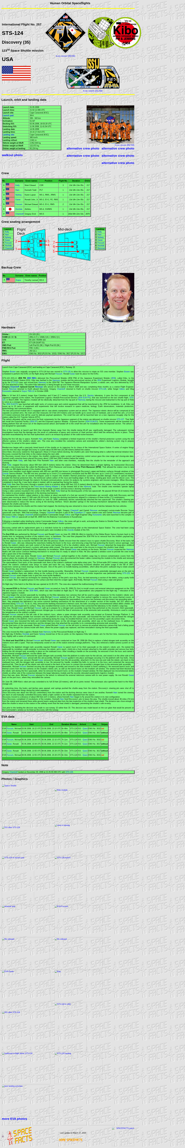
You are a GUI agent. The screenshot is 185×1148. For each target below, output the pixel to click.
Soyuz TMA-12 (28, 391)
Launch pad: (8, 115)
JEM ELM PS (84, 398)
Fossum (18, 204)
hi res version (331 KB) (92, 91)
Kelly (17, 185)
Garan (18, 199)
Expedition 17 (80, 512)
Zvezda (5, 473)
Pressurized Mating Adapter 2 (47, 486)
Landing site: (8, 135)
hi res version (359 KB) (65, 56)
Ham (17, 190)
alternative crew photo (83, 148)
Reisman (101, 248)
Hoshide (18, 209)
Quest (85, 728)
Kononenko (7, 391)
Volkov (122, 389)
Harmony (56, 380)
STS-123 (14, 382)
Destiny (90, 395)
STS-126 (67, 372)
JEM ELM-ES (91, 421)
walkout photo (12, 155)
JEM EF (33, 421)
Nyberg (18, 195)
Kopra (18, 280)
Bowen (13, 372)
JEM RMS (31, 378)
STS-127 (120, 419)
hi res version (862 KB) (124, 145)
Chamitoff (19, 214)
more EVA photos (14, 1119)
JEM (113, 378)
